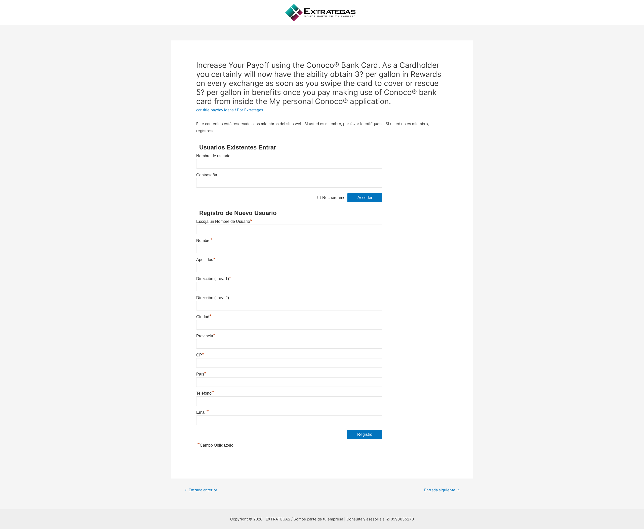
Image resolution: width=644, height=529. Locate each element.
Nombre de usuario (213, 156)
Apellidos (205, 259)
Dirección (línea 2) (212, 298)
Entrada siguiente (442, 490)
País (201, 374)
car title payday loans (215, 110)
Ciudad (204, 317)
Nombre (204, 240)
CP (200, 355)
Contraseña (206, 175)
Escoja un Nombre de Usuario (224, 221)
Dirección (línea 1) (213, 279)
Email (202, 412)
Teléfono (205, 393)
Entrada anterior (200, 490)
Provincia (205, 336)
